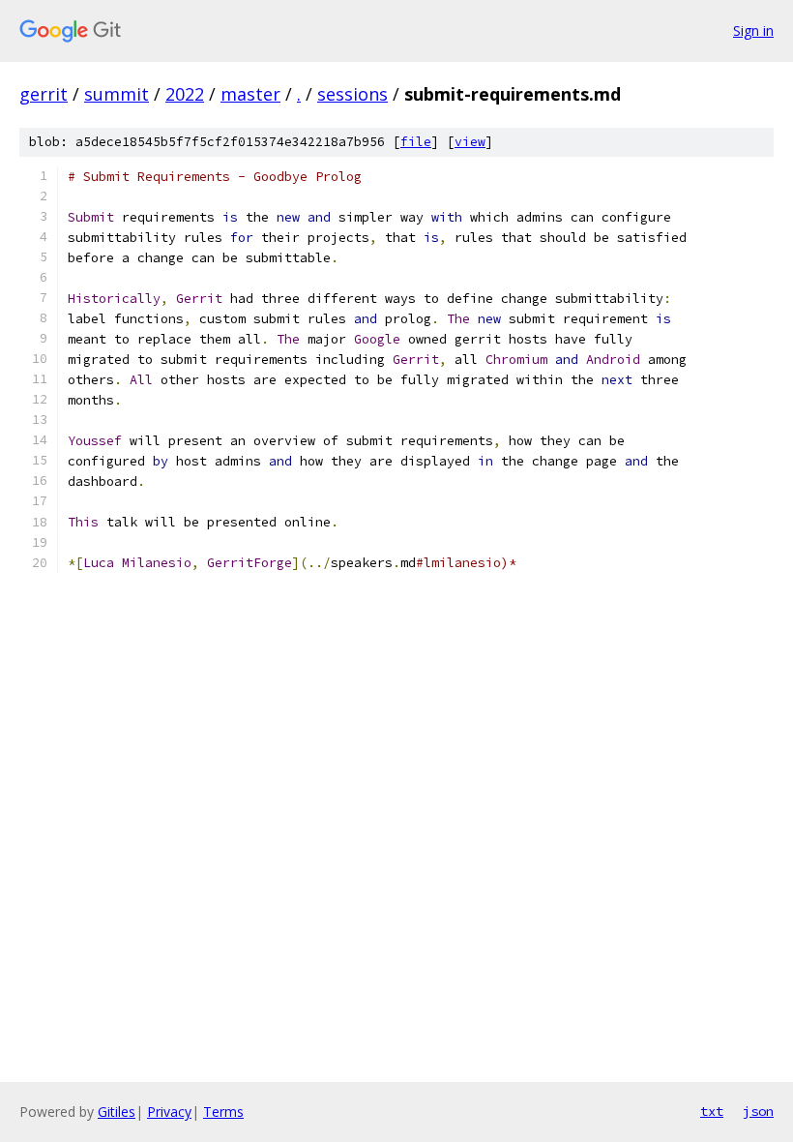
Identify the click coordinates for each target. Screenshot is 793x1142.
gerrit (43, 93)
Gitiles (116, 1111)
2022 (184, 93)
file (415, 142)
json (758, 1111)
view (470, 142)
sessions (352, 93)
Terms (223, 1111)
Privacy (169, 1111)
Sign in (753, 30)
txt (711, 1111)
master (250, 93)
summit (116, 93)
